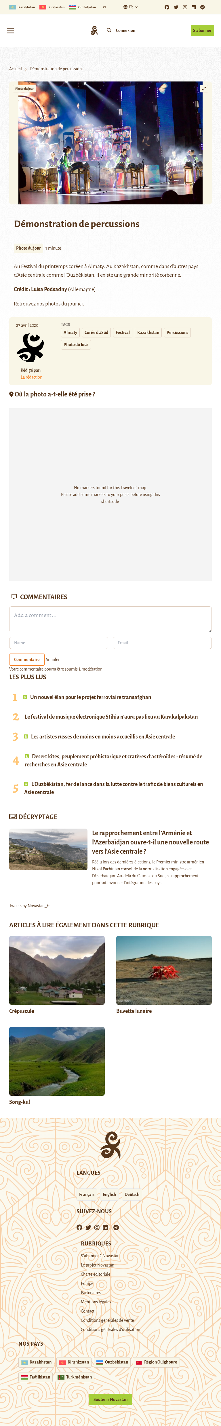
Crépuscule (22, 1011)
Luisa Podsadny (49, 289)
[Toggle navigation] (10, 30)
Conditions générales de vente (107, 1320)
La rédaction (31, 377)
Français (86, 1194)
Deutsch (132, 1194)
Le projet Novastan (97, 1265)
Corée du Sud (96, 332)
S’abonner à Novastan (100, 1256)
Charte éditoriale (95, 1274)
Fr (131, 7)
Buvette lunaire (134, 1011)
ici (80, 304)
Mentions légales (96, 1302)
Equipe (87, 1283)
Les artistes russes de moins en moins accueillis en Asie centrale (102, 737)
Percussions (177, 332)
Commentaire (27, 659)
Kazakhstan (148, 332)
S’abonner (202, 30)
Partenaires (91, 1292)
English (109, 1194)
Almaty (96, 266)
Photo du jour (24, 88)
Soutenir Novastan (110, 1399)
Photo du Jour (76, 344)
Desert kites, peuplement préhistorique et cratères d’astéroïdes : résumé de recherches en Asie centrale (113, 761)
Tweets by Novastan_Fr (29, 905)
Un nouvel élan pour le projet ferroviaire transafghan (90, 697)
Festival (123, 332)
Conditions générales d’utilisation (110, 1329)
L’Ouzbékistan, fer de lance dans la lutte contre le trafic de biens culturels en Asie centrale (113, 788)
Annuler (52, 659)
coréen (75, 266)
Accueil (15, 69)
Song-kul (19, 1102)
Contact (87, 1311)
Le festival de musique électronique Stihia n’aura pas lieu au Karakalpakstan (111, 717)
